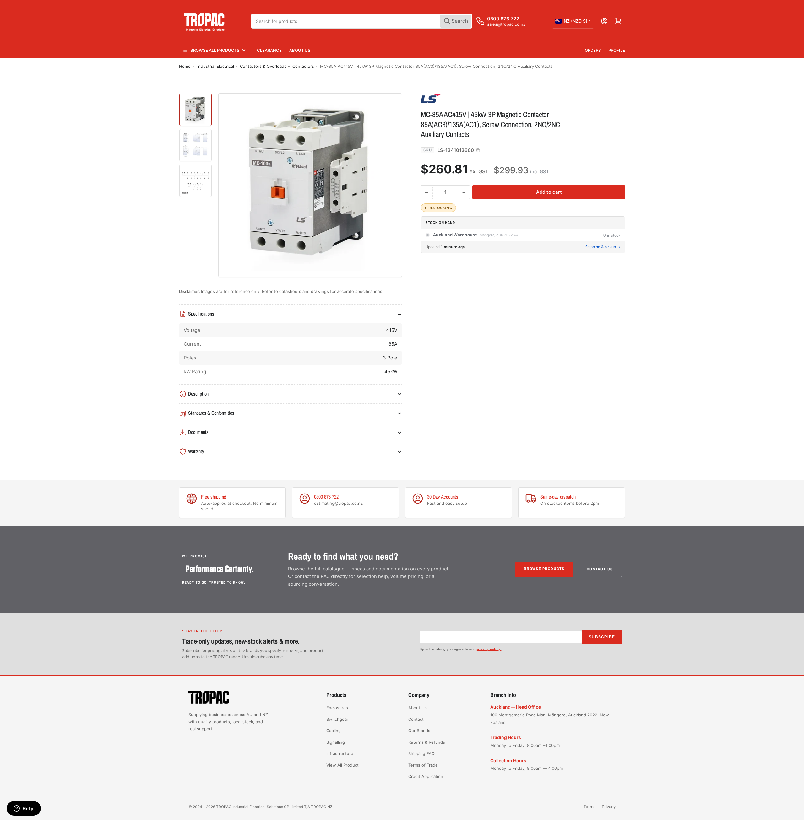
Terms (589, 806)
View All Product (342, 765)
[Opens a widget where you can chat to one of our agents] (23, 809)
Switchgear (337, 719)
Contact (416, 719)
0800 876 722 (503, 19)
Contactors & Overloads (263, 66)
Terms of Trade (423, 765)
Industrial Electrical (215, 66)
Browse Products (544, 568)
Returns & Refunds (426, 742)
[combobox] (362, 21)
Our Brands (419, 730)
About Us (299, 50)
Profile (616, 50)
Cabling (333, 730)
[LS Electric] (465, 98)
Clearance (269, 50)
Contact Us (600, 569)
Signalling (335, 742)
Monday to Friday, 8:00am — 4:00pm (526, 768)
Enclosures (337, 707)
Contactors (303, 66)
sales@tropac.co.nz (506, 24)
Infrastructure (339, 753)
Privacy (609, 806)
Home (185, 66)
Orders (593, 50)
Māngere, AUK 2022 (496, 235)
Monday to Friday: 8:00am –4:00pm (525, 745)
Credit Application (425, 776)
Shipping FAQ (421, 753)
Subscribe (602, 637)
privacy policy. (488, 649)
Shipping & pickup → (602, 247)
